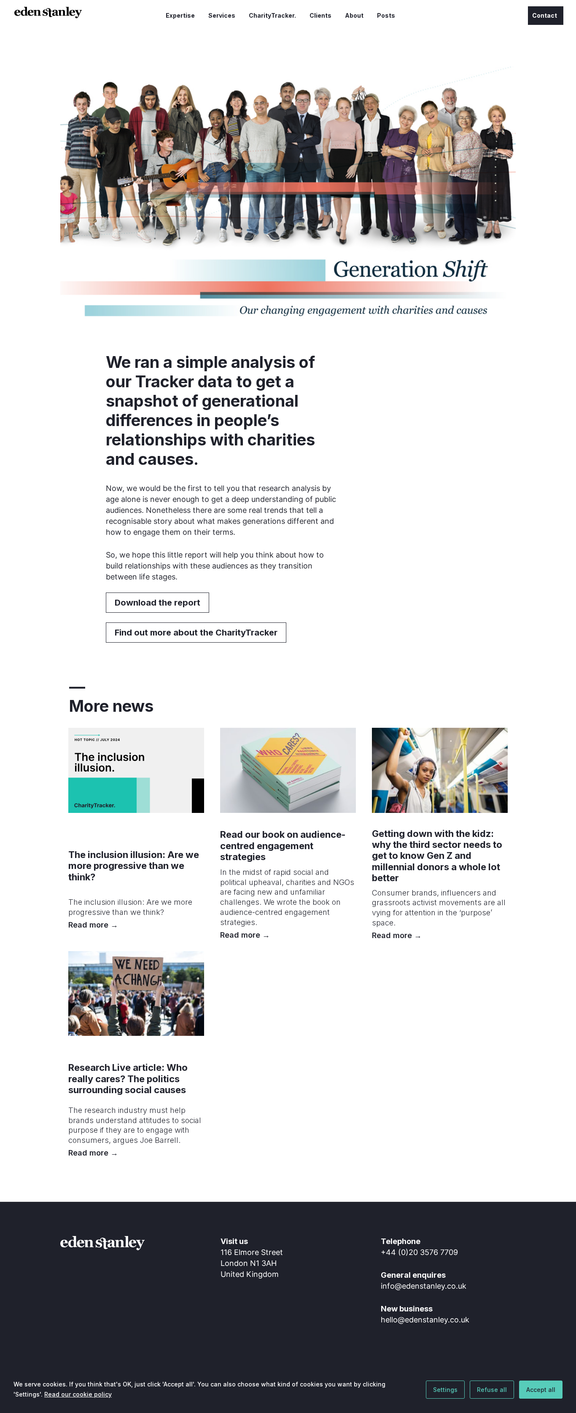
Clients (320, 16)
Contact (544, 15)
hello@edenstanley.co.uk (425, 1319)
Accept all (540, 1389)
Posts (386, 16)
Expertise (180, 16)
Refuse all (492, 1389)
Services (221, 16)
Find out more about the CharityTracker (196, 632)
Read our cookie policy (78, 1394)
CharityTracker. (272, 16)
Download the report (157, 603)
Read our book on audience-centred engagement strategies (283, 845)
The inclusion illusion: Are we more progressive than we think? (133, 865)
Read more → (93, 924)
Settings (445, 1389)
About (354, 16)
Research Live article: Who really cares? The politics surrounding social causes (128, 1078)
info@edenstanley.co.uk (423, 1286)
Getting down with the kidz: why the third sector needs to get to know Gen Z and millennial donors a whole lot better (437, 856)
